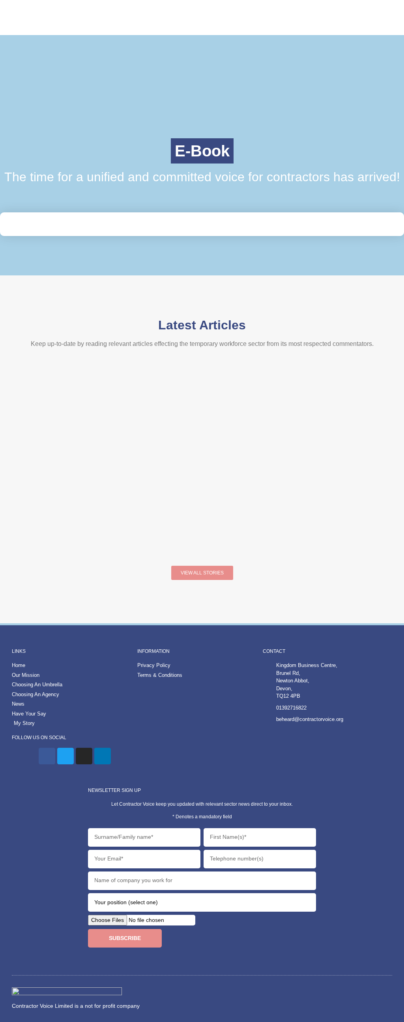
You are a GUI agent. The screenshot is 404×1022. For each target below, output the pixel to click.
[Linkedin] (102, 756)
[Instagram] (84, 756)
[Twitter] (65, 756)
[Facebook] (47, 756)
